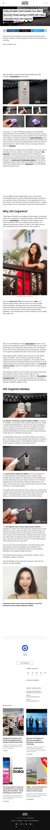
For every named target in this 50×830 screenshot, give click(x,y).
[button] (3, 3)
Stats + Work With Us (34, 820)
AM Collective (20, 820)
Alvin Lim (13, 820)
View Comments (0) (25, 663)
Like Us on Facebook (32, 680)
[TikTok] (45, 673)
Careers (26, 820)
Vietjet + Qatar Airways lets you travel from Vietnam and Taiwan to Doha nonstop (36, 789)
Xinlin (25, 654)
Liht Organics (14, 220)
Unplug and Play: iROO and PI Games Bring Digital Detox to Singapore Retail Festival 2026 (12, 740)
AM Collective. (31, 818)
